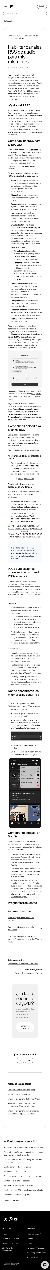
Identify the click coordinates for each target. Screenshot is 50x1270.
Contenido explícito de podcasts (17, 1181)
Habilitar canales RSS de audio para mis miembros (24, 1190)
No (29, 1060)
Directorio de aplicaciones (7, 1249)
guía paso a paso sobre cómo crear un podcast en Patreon (24, 396)
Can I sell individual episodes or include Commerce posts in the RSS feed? (23, 939)
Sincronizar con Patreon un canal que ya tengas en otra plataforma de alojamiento (24, 1153)
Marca (4, 1234)
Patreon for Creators (10, 1239)
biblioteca (12, 497)
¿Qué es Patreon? (34, 1234)
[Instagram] (11, 1220)
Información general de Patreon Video (24, 1099)
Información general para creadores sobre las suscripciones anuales (23, 1112)
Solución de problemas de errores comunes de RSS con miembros (22, 1104)
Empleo (30, 1243)
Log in (42, 6)
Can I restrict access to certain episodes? (21, 928)
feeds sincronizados (33, 886)
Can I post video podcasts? (19, 911)
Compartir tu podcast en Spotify (28, 973)
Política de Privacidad (35, 1248)
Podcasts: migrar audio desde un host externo (22, 1176)
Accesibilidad (32, 1257)
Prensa (30, 1239)
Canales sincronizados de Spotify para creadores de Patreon (24, 1160)
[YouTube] (16, 1220)
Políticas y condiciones (36, 1253)
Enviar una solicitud (25, 1027)
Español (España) (11, 1264)
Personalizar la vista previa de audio (23, 964)
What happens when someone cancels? (21, 918)
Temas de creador (32, 35)
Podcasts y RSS (17, 38)
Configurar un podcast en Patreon (17, 1167)
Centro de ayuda (14, 35)
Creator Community (10, 1243)
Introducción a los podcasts (19, 1094)
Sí (20, 1060)
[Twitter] (6, 1220)
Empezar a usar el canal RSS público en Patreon (23, 1147)
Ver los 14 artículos (12, 1201)
